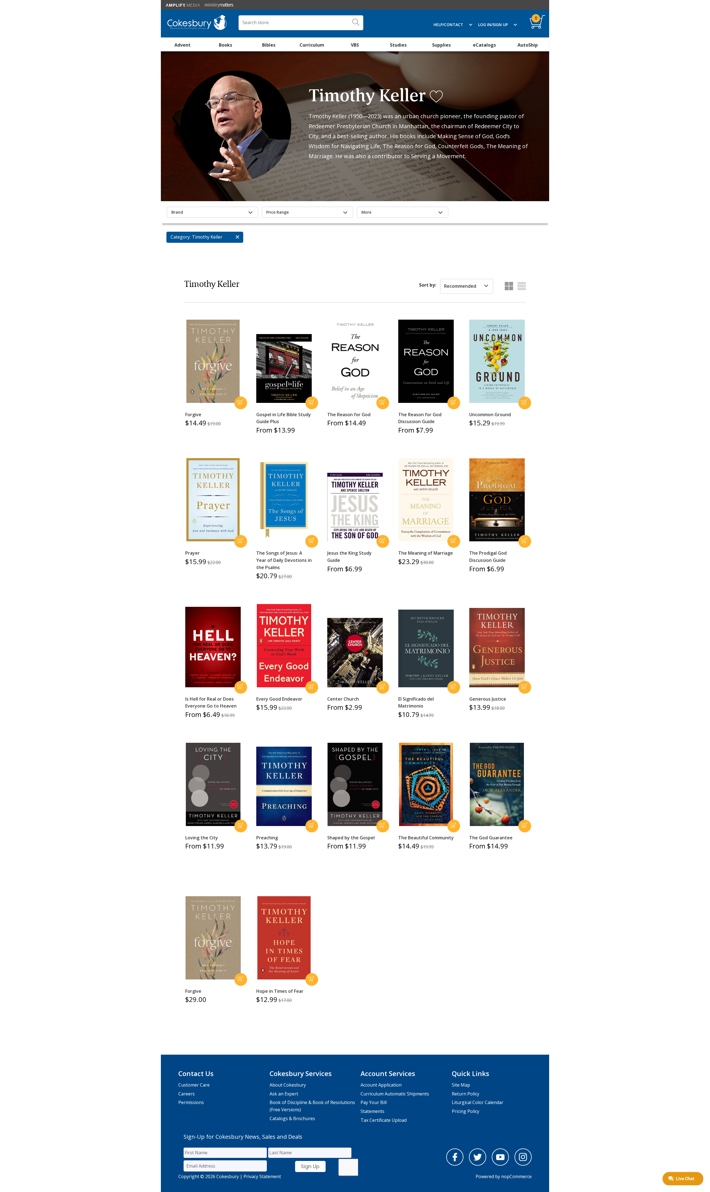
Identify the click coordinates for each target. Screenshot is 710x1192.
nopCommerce (516, 1176)
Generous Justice (487, 699)
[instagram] (523, 1164)
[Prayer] (213, 499)
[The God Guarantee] (497, 784)
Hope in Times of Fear (279, 991)
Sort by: (427, 285)
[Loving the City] (213, 784)
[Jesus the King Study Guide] (355, 507)
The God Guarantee (491, 838)
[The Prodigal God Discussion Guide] (497, 500)
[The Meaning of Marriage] (426, 499)
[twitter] (477, 1164)
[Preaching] (284, 786)
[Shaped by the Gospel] (355, 784)
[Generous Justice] (497, 647)
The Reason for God (349, 414)
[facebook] (454, 1164)
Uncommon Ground (490, 414)
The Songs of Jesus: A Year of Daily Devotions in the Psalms (284, 560)
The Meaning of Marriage (425, 553)
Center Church (343, 699)
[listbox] (466, 286)
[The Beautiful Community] (426, 784)
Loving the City (201, 838)
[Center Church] (355, 652)
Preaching (267, 838)
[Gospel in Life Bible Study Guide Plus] (284, 368)
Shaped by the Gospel (351, 838)
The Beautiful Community (426, 838)
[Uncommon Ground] (497, 361)
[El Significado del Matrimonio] (426, 648)
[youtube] (500, 1164)
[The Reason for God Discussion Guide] (426, 361)
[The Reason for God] (355, 361)
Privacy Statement (262, 1176)
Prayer (192, 553)
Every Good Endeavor (279, 699)
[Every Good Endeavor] (284, 645)
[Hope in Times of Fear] (284, 937)
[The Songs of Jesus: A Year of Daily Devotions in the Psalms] (284, 500)
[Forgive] (213, 361)
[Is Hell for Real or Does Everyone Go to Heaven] (213, 647)
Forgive (193, 414)
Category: (181, 237)
